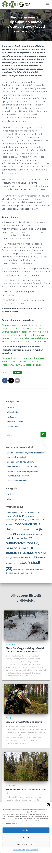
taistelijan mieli (19, 569)
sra (16, 563)
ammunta (25, 512)
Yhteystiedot (13, 412)
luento (11, 525)
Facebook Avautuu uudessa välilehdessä (23, 358)
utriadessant (13, 573)
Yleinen (17, 372)
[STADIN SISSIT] (17, 4)
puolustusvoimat (22, 543)
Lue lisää (32, 676)
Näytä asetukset (26, 844)
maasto (16, 530)
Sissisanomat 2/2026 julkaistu (20, 462)
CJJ (35, 513)
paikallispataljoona (34, 534)
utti (22, 573)
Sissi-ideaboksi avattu (17, 481)
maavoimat (32, 529)
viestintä (28, 573)
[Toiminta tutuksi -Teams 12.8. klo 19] (26, 766)
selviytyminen (35, 552)
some (11, 563)
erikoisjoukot (31, 516)
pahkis (22, 534)
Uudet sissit (12, 494)
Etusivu (10, 407)
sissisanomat (18, 558)
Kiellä (26, 837)
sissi (9, 558)
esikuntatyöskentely (17, 519)
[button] (48, 804)
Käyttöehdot (12, 417)
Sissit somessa (13, 427)
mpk (11, 534)
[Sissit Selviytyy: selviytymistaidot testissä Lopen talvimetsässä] (26, 625)
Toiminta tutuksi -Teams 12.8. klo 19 (23, 467)
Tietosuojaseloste (19, 850)
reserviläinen (20, 548)
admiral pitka (11, 513)
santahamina (15, 553)
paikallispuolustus (19, 538)
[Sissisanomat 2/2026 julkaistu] (26, 699)
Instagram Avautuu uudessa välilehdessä (23, 365)
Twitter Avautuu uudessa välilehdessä (21, 361)
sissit (31, 557)
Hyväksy (26, 830)
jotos (34, 519)
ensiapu (18, 516)
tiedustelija (31, 569)
